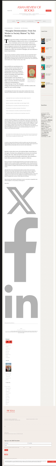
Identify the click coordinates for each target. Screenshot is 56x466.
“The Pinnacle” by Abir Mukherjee (49, 48)
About (44, 21)
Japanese (46, 126)
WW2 (49, 136)
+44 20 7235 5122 (8, 426)
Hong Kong (43, 121)
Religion (51, 129)
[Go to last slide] (7, 342)
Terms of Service (27, 447)
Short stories (46, 130)
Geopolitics (44, 118)
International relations (44, 124)
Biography (7, 322)
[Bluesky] (6, 454)
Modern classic (47, 128)
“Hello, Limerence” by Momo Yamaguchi (48, 74)
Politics (49, 129)
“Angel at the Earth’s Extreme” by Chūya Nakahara (48, 40)
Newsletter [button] (48, 10)
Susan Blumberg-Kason (9, 28)
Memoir (47, 127)
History (12, 322)
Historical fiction (44, 120)
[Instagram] (5, 454)
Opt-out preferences (7, 464)
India (42, 123)
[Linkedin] (7, 454)
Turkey (47, 136)
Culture (42, 117)
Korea (49, 126)
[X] (21, 216)
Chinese (46, 116)
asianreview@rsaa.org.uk (12, 432)
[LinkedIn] (21, 320)
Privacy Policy (21, 447)
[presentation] (8, 367)
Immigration (48, 121)
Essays (42, 118)
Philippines (42, 129)
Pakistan (50, 128)
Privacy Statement (12, 464)
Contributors (30, 21)
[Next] (10, 342)
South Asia (46, 132)
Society (42, 132)
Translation (44, 135)
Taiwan (48, 133)
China (10, 322)
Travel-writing (43, 136)
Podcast (23, 21)
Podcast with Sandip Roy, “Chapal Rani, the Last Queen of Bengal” (49, 57)
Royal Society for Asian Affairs (21, 419)
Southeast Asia (44, 133)
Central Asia (48, 114)
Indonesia (46, 123)
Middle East (43, 128)
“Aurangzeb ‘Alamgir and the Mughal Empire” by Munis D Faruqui (49, 66)
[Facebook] (21, 281)
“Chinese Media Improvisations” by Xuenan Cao (49, 84)
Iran (48, 124)
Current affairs (46, 117)
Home (13, 21)
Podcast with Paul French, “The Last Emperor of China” (8, 376)
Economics (50, 117)
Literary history (43, 127)
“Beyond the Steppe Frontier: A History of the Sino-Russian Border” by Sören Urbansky (8, 351)
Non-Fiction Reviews (24, 28)
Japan (42, 126)
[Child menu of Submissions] (38, 22)
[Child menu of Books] (18, 22)
